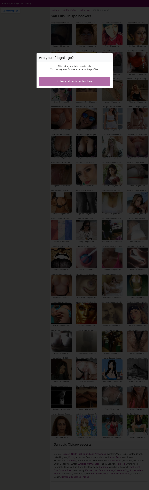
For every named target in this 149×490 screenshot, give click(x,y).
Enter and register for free (74, 81)
